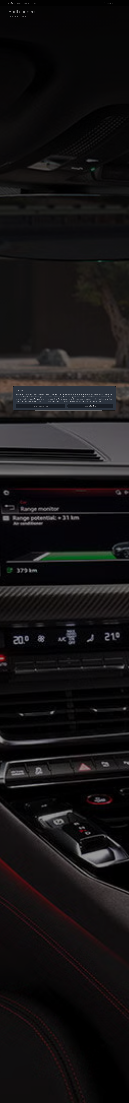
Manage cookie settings (40, 406)
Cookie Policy (33, 399)
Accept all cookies (90, 406)
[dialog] (64, 398)
